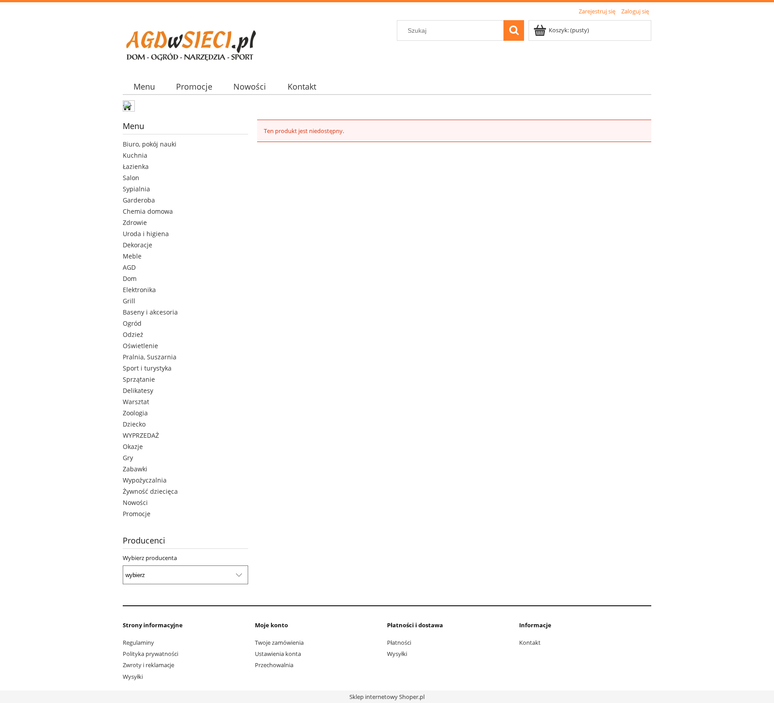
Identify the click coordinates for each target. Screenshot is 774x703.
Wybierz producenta (150, 558)
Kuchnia (135, 155)
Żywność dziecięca (150, 491)
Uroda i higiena (146, 233)
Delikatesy (138, 390)
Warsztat (136, 401)
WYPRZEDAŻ (141, 435)
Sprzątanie (139, 379)
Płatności (399, 642)
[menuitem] (144, 87)
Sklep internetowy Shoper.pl (387, 697)
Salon (131, 177)
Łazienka (136, 166)
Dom (130, 278)
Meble (132, 256)
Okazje (133, 446)
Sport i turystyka (147, 368)
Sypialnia (136, 189)
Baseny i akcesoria (150, 312)
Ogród (132, 323)
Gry (128, 457)
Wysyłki (133, 677)
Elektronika (139, 289)
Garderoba (139, 200)
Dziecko (134, 424)
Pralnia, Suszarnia (149, 357)
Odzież (133, 334)
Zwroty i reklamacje (148, 665)
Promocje (136, 513)
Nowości (135, 502)
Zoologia (135, 413)
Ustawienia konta (278, 654)
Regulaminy (138, 642)
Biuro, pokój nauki (149, 144)
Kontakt (530, 642)
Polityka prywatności (150, 654)
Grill (129, 301)
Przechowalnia (274, 665)
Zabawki (135, 469)
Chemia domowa (148, 211)
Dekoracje (137, 245)
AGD (129, 267)
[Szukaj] (513, 30)
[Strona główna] (190, 43)
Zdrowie (135, 222)
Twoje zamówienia (279, 642)
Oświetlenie (140, 345)
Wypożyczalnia (145, 480)
